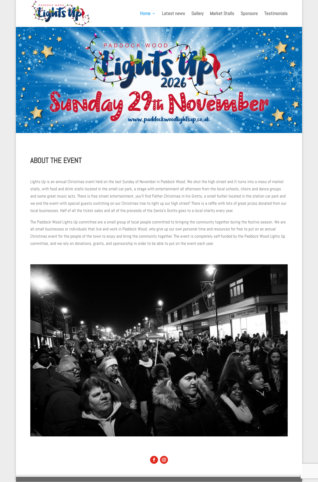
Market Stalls (222, 14)
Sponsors (249, 14)
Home (145, 14)
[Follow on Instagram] (164, 460)
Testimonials (276, 14)
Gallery (197, 14)
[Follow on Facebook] (154, 460)
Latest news (173, 14)
